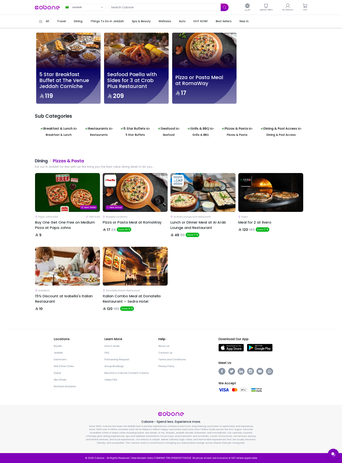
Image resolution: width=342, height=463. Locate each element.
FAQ (106, 352)
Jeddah (58, 352)
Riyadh (58, 346)
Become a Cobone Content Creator (126, 373)
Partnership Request (116, 359)
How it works (112, 346)
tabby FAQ (110, 379)
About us (163, 346)
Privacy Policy (166, 366)
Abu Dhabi (60, 379)
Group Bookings (114, 366)
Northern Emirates (65, 386)
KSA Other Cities (64, 366)
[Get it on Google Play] (260, 347)
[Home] (47, 7)
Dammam (60, 359)
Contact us (165, 352)
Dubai (57, 373)
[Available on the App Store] (231, 347)
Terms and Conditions (172, 359)
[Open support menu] (333, 454)
